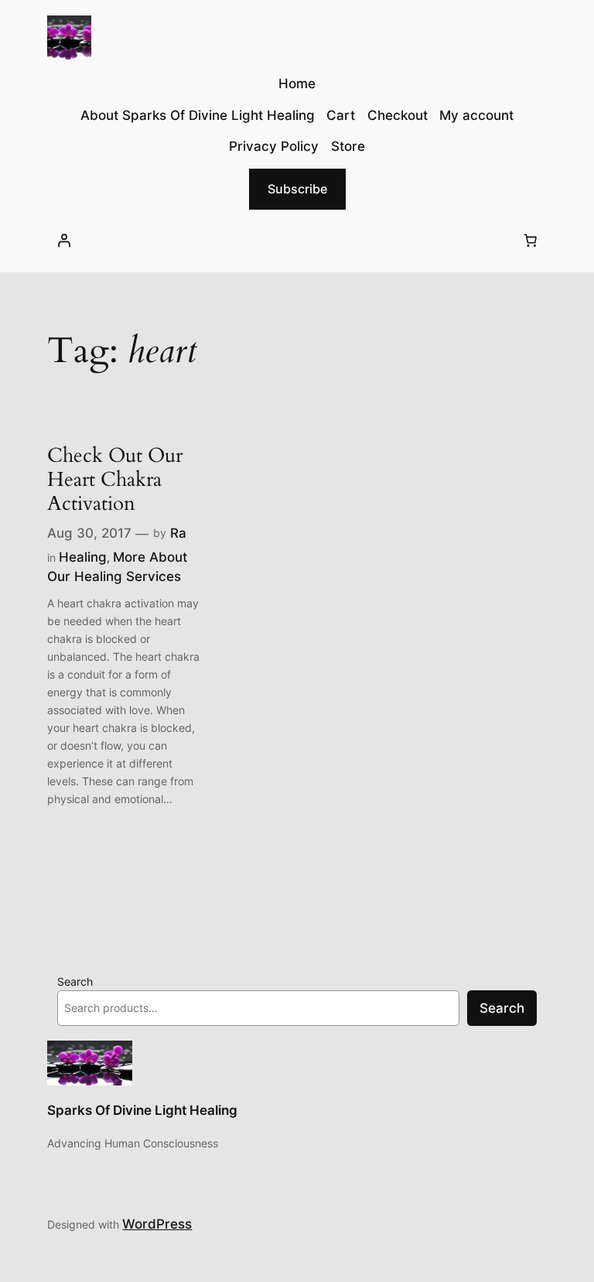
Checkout (397, 115)
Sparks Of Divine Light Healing (142, 1110)
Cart (340, 115)
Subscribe (297, 189)
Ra (178, 533)
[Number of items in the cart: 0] (530, 240)
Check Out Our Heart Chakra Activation (115, 479)
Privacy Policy (274, 146)
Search (75, 981)
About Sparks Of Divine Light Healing (197, 115)
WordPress (157, 1224)
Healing (83, 557)
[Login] (63, 240)
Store (348, 146)
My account (476, 115)
